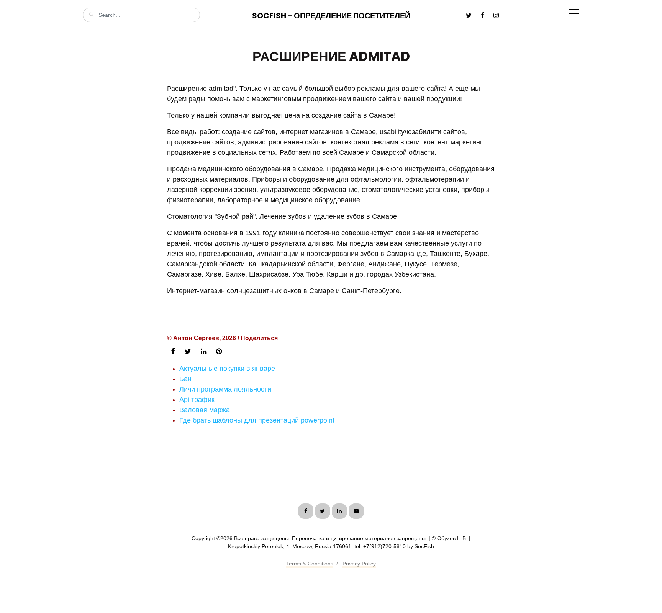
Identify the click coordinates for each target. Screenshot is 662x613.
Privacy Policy (359, 564)
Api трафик (197, 399)
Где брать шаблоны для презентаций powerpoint (256, 420)
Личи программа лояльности (225, 389)
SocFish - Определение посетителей (331, 15)
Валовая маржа (204, 410)
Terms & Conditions (309, 564)
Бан (185, 379)
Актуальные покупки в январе (227, 368)
